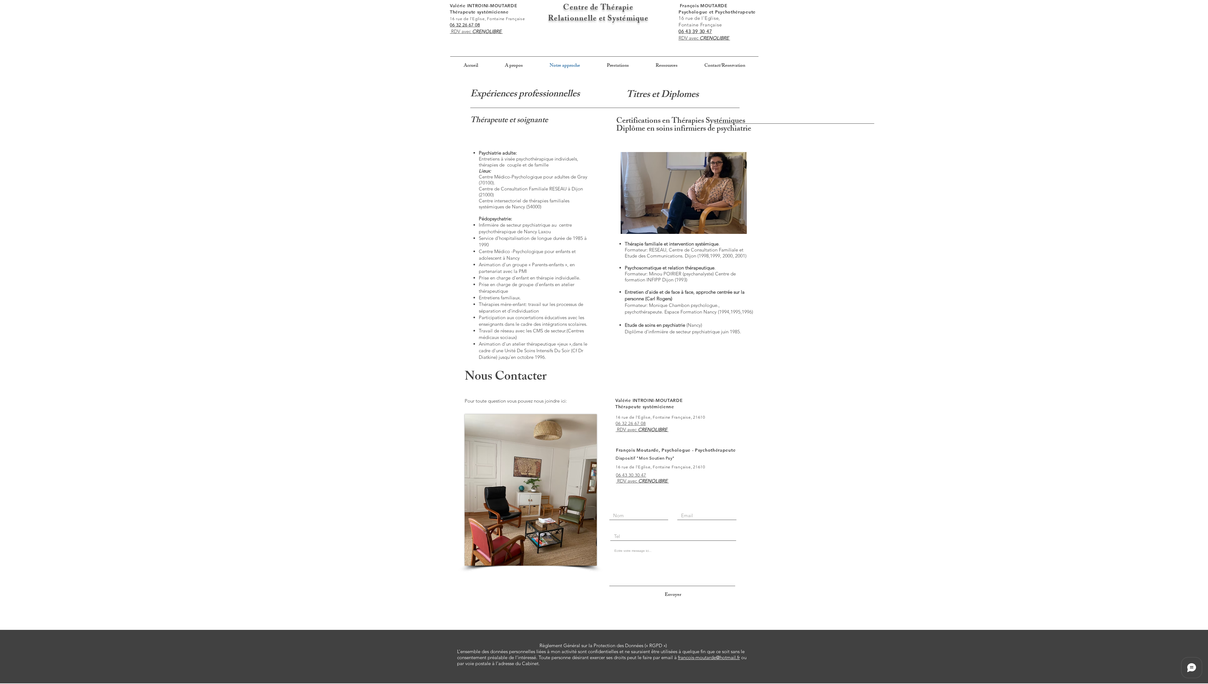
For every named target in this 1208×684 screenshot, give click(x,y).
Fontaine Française (696, 25)
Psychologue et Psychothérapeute (717, 12)
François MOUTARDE (718, 5)
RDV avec (461, 31)
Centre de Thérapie (598, 8)
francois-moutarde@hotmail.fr (709, 657)
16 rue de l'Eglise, (695, 18)
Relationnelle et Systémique (598, 19)
